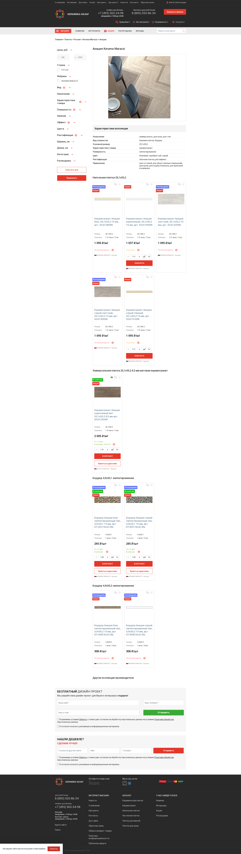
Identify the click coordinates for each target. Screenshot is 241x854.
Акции (111, 31)
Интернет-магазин (99, 795)
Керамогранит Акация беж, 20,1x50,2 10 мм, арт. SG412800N (107, 221)
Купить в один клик (107, 463)
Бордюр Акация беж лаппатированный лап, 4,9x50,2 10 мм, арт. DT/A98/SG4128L (107, 630)
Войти (171, 2)
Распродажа (125, 31)
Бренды (140, 31)
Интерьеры (94, 31)
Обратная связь (147, 2)
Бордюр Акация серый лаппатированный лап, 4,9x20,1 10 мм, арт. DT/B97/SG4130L (139, 522)
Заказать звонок (175, 12)
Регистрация (180, 2)
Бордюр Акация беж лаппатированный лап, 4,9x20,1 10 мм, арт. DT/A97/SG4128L (107, 522)
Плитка (68, 39)
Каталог (65, 31)
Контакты (134, 2)
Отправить (164, 712)
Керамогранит (129, 805)
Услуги (92, 2)
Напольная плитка (131, 810)
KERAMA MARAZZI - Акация (107, 255)
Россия (77, 39)
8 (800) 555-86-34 (144, 13)
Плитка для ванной (131, 821)
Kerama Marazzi (90, 39)
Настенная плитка (130, 815)
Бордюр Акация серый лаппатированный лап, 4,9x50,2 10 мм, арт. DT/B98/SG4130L (139, 630)
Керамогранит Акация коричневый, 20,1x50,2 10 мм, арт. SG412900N (139, 221)
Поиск (58, 830)
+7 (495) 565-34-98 (110, 13)
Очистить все (71, 170)
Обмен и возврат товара (100, 831)
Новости (124, 2)
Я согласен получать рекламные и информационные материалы (89, 726)
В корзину (107, 456)
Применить (71, 178)
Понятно (54, 849)
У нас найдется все (166, 795)
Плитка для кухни (130, 826)
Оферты (83, 719)
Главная (59, 39)
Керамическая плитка (132, 800)
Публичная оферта (97, 843)
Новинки (79, 31)
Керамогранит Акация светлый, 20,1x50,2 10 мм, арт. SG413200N (170, 221)
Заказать (139, 263)
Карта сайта (61, 825)
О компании (60, 2)
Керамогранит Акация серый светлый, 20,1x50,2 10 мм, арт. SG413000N (107, 314)
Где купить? (113, 2)
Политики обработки (164, 719)
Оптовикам (72, 2)
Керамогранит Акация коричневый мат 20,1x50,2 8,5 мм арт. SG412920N (107, 415)
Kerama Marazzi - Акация (106, 469)
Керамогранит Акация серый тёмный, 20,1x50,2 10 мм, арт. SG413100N (139, 314)
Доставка (83, 2)
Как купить (101, 2)
